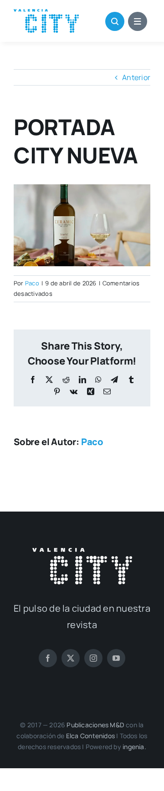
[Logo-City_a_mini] (46, 13)
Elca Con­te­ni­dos (90, 735)
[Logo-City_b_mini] (82, 552)
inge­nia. (134, 746)
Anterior (136, 77)
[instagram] (93, 658)
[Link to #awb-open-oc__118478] (114, 21)
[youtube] (116, 658)
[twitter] (71, 658)
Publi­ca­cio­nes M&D (95, 724)
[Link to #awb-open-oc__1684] (137, 21)
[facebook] (48, 658)
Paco (32, 283)
